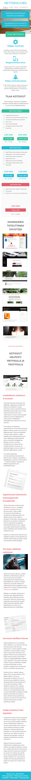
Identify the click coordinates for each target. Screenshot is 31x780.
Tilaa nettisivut (15, 34)
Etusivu (5, 7)
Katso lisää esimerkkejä (15, 346)
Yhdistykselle (14, 778)
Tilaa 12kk (22, 139)
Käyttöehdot (20, 774)
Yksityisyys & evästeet (21, 776)
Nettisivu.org (11, 774)
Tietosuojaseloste (7, 776)
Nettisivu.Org (15, 3)
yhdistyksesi (7, 509)
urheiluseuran (8, 589)
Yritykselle (5, 778)
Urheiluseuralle (24, 778)
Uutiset (11, 7)
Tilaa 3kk (8, 139)
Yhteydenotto (23, 7)
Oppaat (16, 7)
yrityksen (14, 507)
